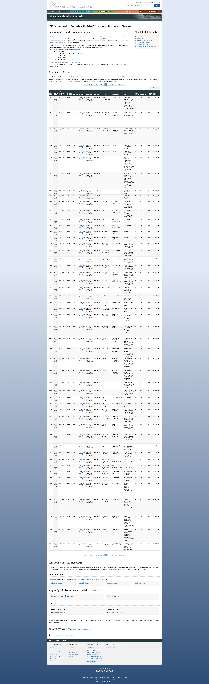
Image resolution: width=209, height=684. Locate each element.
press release (75, 49)
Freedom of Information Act (109, 677)
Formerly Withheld (69, 93)
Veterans (71, 656)
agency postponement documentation (84, 579)
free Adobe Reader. (67, 628)
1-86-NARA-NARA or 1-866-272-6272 (104, 681)
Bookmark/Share (148, 2)
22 (96, 84)
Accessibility (91, 677)
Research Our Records (59, 11)
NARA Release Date (61, 93)
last (124, 84)
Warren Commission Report (144, 40)
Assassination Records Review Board (147, 46)
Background (140, 38)
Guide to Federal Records (93, 652)
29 (112, 84)
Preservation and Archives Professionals (75, 651)
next (120, 84)
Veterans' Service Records (81, 11)
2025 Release (56, 583)
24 (101, 84)
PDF (80, 99)
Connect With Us (104, 668)
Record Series (150, 93)
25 (103, 84)
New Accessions (110, 649)
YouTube (107, 671)
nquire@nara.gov (60, 612)
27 (108, 84)
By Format (52, 649)
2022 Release (112, 583)
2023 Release (84, 583)
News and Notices (110, 647)
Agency (75, 94)
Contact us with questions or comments (58, 636)
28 (110, 84)
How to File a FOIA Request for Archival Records (94, 660)
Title (125, 94)
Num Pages (137, 93)
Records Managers (73, 654)
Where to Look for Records (94, 656)
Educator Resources (104, 11)
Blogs (110, 671)
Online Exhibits (53, 662)
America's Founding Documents (150, 11)
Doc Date (81, 94)
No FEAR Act (119, 677)
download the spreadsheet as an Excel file (106, 77)
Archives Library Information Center (57, 659)
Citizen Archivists (138, 2)
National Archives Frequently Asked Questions (94, 649)
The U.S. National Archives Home (71, 5)
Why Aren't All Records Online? (94, 658)
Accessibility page (87, 629)
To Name (104, 94)
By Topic (52, 647)
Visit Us (127, 11)
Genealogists (72, 647)
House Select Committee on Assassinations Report (144, 43)
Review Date (155, 93)
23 (98, 84)
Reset (157, 88)
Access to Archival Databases (57, 657)
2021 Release (140, 583)
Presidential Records (55, 655)
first (85, 84)
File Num (97, 94)
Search (157, 5)
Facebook (97, 671)
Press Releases (113, 596)
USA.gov (125, 677)
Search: (130, 88)
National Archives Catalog (56, 653)
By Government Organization (57, 651)
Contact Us (157, 2)
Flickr (112, 671)
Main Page (139, 36)
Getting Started (91, 647)
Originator (143, 94)
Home (51, 20)
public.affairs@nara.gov (117, 612)
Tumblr (104, 671)
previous (89, 84)
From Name (115, 94)
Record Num (55, 93)
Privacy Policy (98, 677)
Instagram (102, 671)
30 (115, 84)
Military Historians (73, 649)
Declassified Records (92, 654)
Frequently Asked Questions (62, 596)
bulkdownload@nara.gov (114, 569)
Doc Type (89, 94)
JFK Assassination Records (72, 20)
